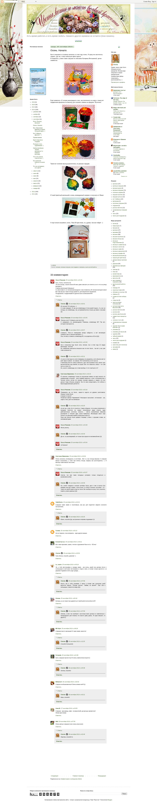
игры (114, 271)
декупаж (115, 263)
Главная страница (78, 776)
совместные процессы (119, 316)
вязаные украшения (119, 251)
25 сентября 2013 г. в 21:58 (70, 655)
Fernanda (58, 655)
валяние (115, 184)
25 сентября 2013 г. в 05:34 (79, 442)
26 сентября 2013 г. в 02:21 (77, 694)
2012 (33, 191)
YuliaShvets (59, 502)
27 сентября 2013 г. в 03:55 (69, 708)
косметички (116, 274)
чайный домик (117, 336)
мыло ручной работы (91, 267)
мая (34, 178)
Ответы (59, 300)
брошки (115, 228)
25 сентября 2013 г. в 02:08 (77, 483)
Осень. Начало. (37, 125)
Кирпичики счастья (119, 90)
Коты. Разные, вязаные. (37, 122)
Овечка (115, 141)
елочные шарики (118, 192)
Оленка (58, 598)
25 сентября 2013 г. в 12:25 (77, 641)
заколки (115, 269)
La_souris (59, 564)
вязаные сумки (117, 249)
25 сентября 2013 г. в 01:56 (74, 280)
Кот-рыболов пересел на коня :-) (39, 162)
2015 (33, 104)
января (35, 188)
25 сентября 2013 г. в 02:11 (77, 356)
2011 (33, 194)
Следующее (54, 776)
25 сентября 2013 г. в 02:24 (71, 502)
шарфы (115, 342)
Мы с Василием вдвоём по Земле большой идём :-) (39, 129)
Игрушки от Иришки (119, 139)
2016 (33, 102)
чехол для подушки (118, 216)
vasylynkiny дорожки (119, 171)
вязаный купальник (118, 255)
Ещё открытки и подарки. (38, 140)
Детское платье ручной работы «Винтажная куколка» (119, 120)
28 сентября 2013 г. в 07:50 (67, 721)
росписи (115, 312)
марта (35, 183)
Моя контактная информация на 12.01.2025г (117, 133)
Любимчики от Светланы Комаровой (117, 128)
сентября (36, 119)
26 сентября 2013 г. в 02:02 (71, 682)
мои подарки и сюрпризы (78, 267)
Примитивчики (37, 137)
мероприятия (117, 276)
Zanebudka (116, 155)
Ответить (58, 296)
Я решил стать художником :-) (38, 144)
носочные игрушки (118, 203)
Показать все (124, 176)
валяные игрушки (118, 186)
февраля (36, 186)
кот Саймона (116, 199)
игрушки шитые (117, 197)
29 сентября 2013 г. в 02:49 (77, 734)
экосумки (115, 347)
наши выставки (117, 290)
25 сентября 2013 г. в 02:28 (79, 425)
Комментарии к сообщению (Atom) (71, 779)
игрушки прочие (117, 194)
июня (35, 176)
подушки (115, 205)
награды (115, 288)
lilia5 (57, 721)
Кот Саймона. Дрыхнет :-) (37, 134)
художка (115, 334)
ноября (35, 114)
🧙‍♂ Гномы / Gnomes (118, 172)
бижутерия (116, 226)
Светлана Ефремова (67, 374)
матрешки (116, 201)
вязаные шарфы (118, 253)
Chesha (63, 304)
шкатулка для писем (119, 345)
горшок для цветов (118, 257)
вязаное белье (117, 239)
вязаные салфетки (118, 244)
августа (35, 171)
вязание (58, 267)
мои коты (115, 278)
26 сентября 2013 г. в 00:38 (77, 668)
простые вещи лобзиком (117, 303)
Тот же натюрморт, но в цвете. (38, 167)
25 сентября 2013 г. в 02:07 (77, 330)
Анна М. (58, 708)
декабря (36, 111)
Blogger (110, 800)
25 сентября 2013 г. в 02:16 (79, 389)
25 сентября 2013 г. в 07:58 (77, 581)
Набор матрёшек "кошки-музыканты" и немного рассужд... (38, 151)
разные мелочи (117, 207)
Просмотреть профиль (118, 82)
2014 (33, 107)
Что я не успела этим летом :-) (38, 157)
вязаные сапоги (117, 247)
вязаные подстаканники (117, 241)
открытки (115, 300)
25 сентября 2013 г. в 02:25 (77, 405)
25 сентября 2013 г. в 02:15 (83, 374)
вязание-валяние (118, 236)
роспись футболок (118, 314)
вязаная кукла (117, 188)
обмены (115, 294)
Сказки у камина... (119, 163)
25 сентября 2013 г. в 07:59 (77, 611)
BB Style (58, 628)
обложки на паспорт (119, 292)
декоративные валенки (120, 260)
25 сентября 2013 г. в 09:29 (70, 628)
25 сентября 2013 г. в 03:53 (71, 553)
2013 (33, 109)
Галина (58, 530)
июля (35, 173)
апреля (35, 181)
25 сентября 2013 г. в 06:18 (69, 598)
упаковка (115, 329)
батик (114, 223)
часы (114, 213)
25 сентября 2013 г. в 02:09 (79, 342)
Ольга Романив (60, 280)
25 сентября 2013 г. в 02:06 (77, 456)
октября (36, 116)
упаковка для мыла (118, 332)
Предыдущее (102, 776)
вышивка (115, 232)
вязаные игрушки (65, 267)
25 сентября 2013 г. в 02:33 (77, 434)
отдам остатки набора (119, 296)
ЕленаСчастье (60, 542)
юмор (114, 349)
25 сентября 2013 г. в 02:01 (77, 304)
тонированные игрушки (120, 210)
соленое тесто (117, 320)
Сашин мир (116, 117)
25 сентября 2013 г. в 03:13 (69, 530)
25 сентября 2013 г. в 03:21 (73, 542)
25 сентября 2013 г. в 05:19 (70, 564)
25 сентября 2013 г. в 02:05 (79, 317)
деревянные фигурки (119, 266)
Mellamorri (59, 682)
